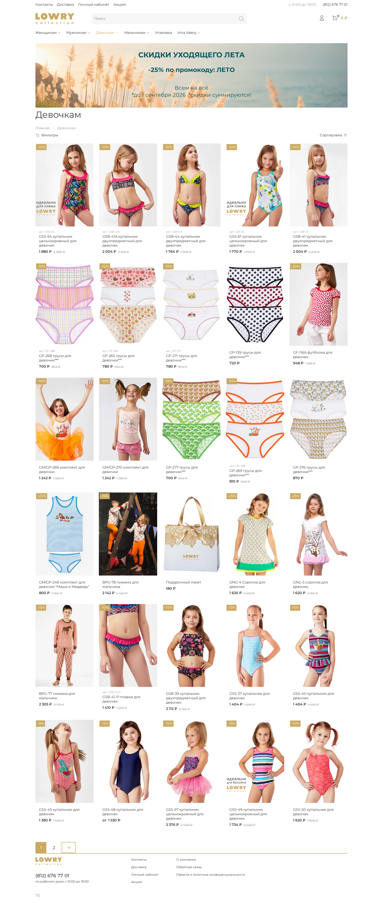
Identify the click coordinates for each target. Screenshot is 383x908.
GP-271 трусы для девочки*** (181, 358)
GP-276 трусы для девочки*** (309, 469)
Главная (42, 128)
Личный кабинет (93, 4)
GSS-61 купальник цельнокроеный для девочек (248, 240)
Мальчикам (134, 33)
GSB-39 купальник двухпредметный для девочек (186, 698)
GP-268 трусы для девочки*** (55, 358)
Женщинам (46, 33)
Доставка (65, 4)
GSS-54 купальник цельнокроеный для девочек (58, 240)
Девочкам (105, 33)
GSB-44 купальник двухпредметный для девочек (186, 240)
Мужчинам (76, 33)
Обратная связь (189, 867)
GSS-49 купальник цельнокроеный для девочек (248, 814)
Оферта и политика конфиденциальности (210, 875)
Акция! (119, 4)
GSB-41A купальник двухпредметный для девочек (122, 240)
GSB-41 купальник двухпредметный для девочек (313, 240)
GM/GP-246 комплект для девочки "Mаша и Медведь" (64, 584)
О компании (186, 860)
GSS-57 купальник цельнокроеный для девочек (185, 814)
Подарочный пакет (183, 582)
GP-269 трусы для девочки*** (245, 473)
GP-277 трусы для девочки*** (182, 469)
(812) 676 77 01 (335, 4)
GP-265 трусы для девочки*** (118, 358)
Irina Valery (187, 33)
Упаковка (163, 33)
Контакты (44, 4)
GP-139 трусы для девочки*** (245, 354)
